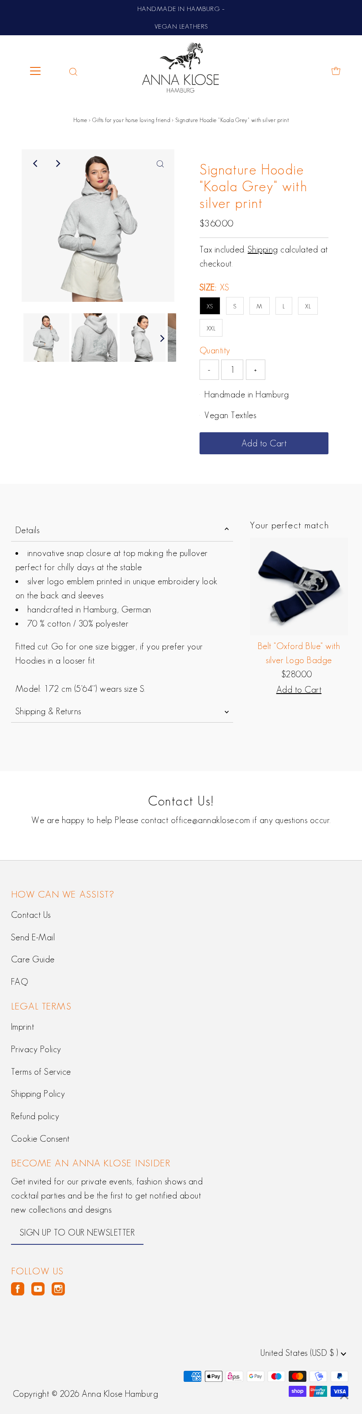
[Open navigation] (43, 71)
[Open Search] (73, 71)
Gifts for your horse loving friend (131, 120)
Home (80, 120)
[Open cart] (336, 71)
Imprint (22, 1027)
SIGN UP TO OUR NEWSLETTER (77, 1232)
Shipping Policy (38, 1094)
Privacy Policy (36, 1049)
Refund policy (35, 1116)
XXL (211, 328)
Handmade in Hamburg (246, 394)
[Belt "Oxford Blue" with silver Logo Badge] (299, 587)
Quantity (215, 350)
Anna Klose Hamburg (120, 1394)
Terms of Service (41, 1071)
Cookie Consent (40, 1138)
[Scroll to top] (344, 1396)
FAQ (19, 982)
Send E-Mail (33, 937)
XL (308, 306)
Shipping (263, 249)
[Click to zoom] (160, 163)
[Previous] (35, 163)
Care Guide (33, 959)
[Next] (57, 163)
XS (210, 306)
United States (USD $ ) (300, 1353)
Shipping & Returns (48, 711)
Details (27, 530)
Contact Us (31, 915)
